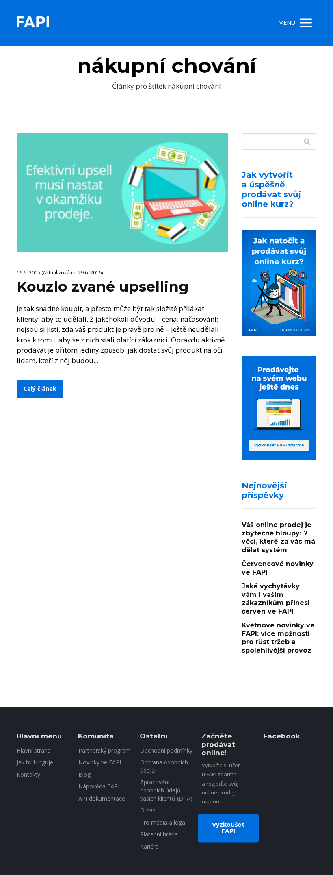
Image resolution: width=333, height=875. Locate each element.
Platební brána (159, 834)
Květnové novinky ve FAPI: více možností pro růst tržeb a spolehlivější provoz (278, 637)
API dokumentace (101, 798)
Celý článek (40, 388)
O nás (148, 810)
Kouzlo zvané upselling (103, 286)
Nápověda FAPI (98, 786)
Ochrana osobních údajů (164, 766)
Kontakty (28, 774)
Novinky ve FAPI (99, 762)
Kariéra (149, 846)
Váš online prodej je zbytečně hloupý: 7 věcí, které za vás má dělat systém (278, 537)
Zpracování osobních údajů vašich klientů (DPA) (166, 790)
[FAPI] (33, 22)
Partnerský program (104, 750)
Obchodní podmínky (166, 750)
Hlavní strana (34, 750)
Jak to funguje (35, 762)
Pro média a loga (162, 822)
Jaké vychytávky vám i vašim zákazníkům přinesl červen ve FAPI (276, 598)
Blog (84, 774)
